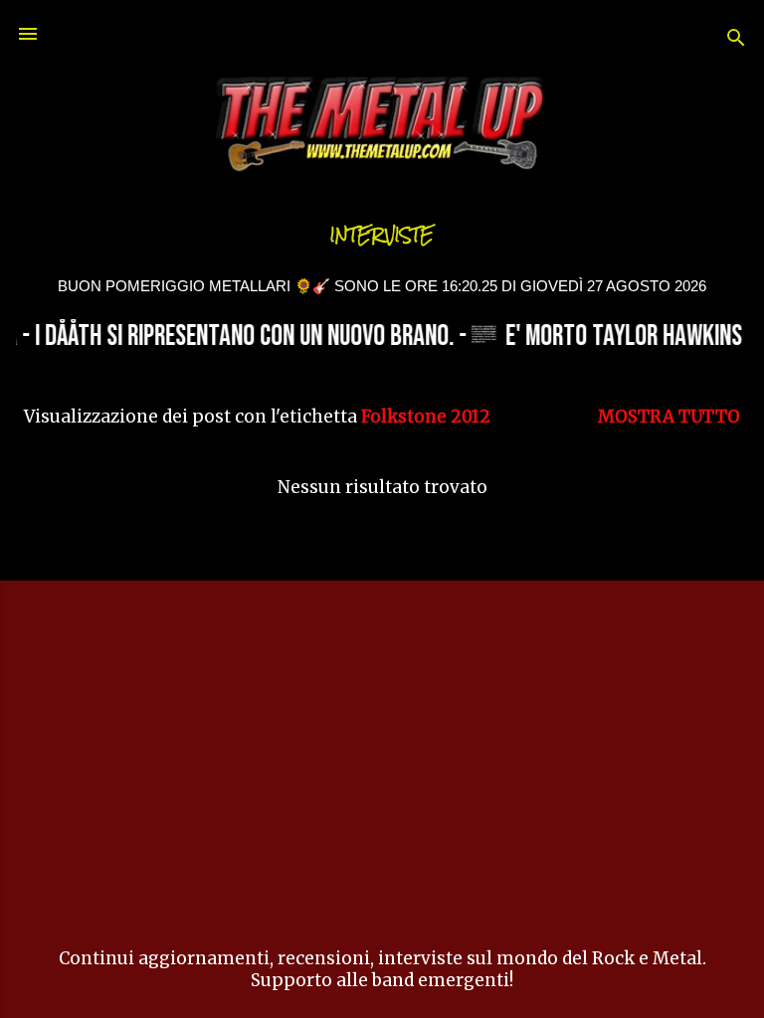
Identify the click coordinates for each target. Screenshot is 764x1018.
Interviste (382, 235)
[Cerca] (736, 40)
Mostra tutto (669, 416)
